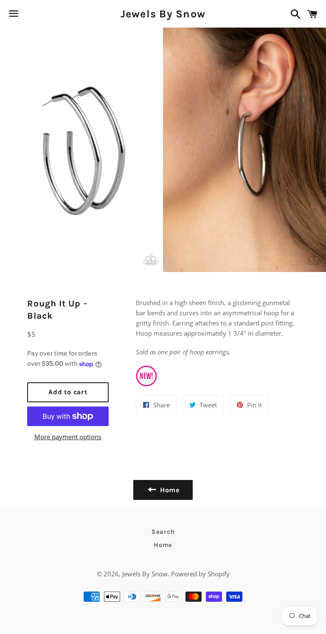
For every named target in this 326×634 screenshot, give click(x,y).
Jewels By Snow (163, 14)
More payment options (67, 436)
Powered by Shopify (200, 573)
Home (163, 545)
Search (163, 532)
